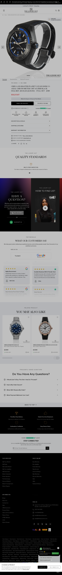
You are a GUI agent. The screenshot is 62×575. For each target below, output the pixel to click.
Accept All (42, 567)
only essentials (54, 567)
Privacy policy (26, 569)
